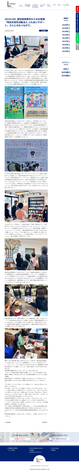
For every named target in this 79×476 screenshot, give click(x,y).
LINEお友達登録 (77, 38)
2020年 (65, 44)
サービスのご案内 (65, 4)
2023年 (65, 34)
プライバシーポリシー (36, 466)
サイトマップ (45, 466)
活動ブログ (59, 4)
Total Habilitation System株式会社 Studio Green (35, 6)
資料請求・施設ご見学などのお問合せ (77, 23)
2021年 (65, 41)
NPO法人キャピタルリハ (36, 452)
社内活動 (65, 72)
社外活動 (65, 75)
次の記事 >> (45, 422)
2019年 (65, 48)
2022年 (65, 38)
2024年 (65, 31)
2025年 (65, 28)
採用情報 (77, 9)
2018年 (65, 51)
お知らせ (54, 4)
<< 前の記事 (7, 422)
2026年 (65, 24)
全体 (65, 69)
